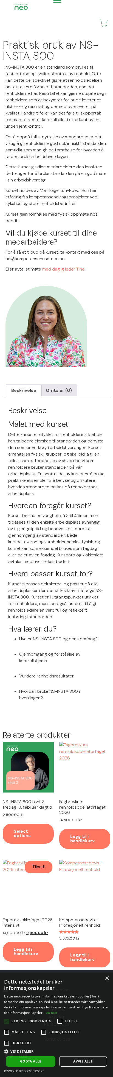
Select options (22, 833)
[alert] (56, 1025)
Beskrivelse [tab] (23, 390)
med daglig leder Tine (63, 269)
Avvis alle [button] (83, 1061)
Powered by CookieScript (24, 1071)
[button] (56, 1051)
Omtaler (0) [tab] (59, 390)
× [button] (107, 978)
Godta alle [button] (30, 1061)
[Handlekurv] (104, 23)
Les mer (51, 1013)
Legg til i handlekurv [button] (82, 839)
